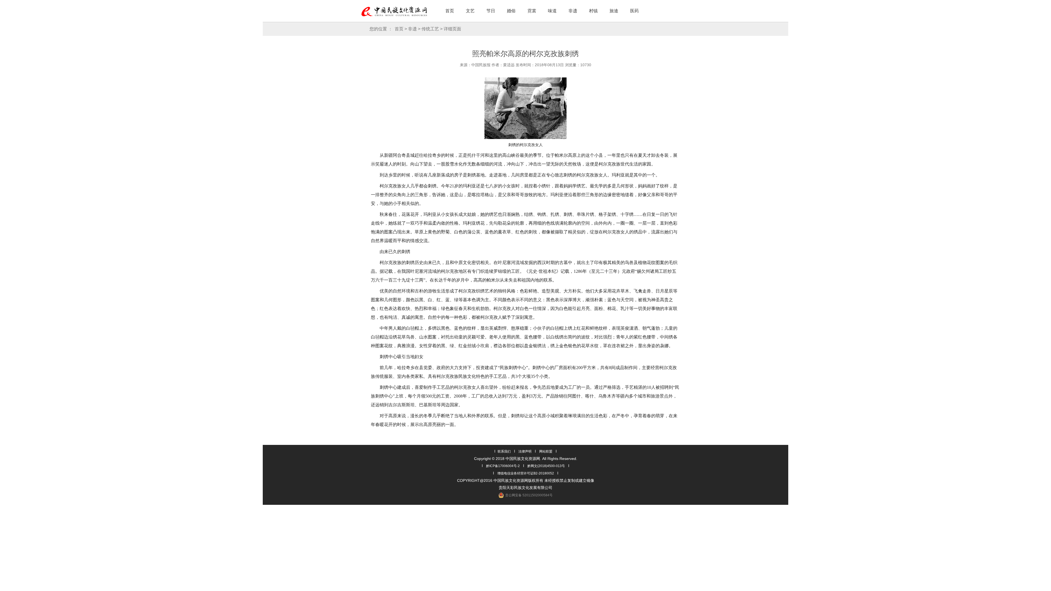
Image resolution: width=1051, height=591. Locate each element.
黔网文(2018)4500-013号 (546, 466)
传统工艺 (430, 29)
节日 (490, 10)
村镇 (593, 10)
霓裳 (531, 10)
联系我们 (504, 451)
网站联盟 (545, 451)
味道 (552, 10)
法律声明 (525, 451)
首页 (449, 10)
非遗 (572, 10)
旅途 (614, 10)
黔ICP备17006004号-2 (503, 466)
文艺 (470, 10)
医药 (634, 10)
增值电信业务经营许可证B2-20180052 (525, 473)
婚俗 (511, 10)
